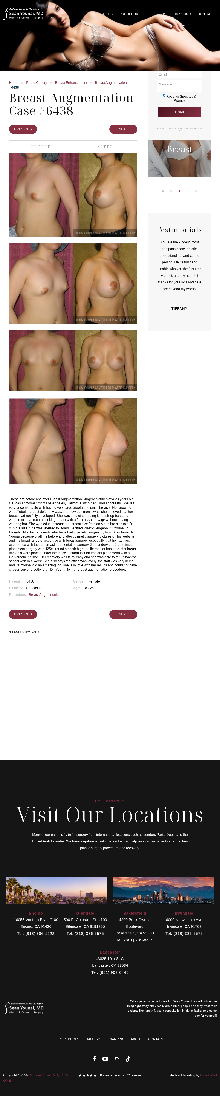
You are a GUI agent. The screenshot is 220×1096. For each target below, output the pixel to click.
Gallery (93, 1039)
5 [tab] (196, 191)
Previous (23, 129)
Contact (206, 14)
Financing (182, 14)
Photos (159, 14)
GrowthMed (208, 1075)
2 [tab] (171, 191)
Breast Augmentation (111, 83)
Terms (179, 130)
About (105, 14)
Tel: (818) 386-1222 (35, 934)
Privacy (195, 128)
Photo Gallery (36, 83)
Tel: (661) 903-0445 (134, 940)
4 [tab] (187, 191)
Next (123, 129)
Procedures (132, 14)
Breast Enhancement (71, 83)
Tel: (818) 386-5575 (85, 934)
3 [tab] (179, 191)
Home (13, 83)
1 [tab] (163, 191)
